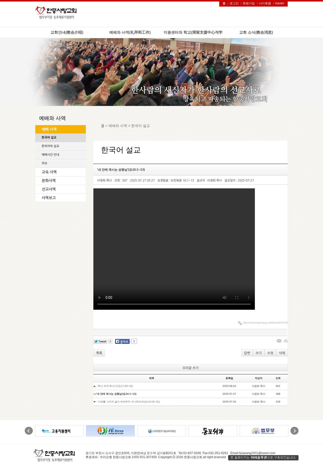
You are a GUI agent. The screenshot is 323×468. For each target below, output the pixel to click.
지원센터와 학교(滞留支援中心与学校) (193, 38)
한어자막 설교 (50, 146)
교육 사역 (49, 172)
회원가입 (249, 3)
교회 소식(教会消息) (256, 32)
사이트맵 (265, 3)
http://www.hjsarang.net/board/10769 (265, 322)
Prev (29, 431)
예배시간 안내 (50, 154)
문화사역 (49, 181)
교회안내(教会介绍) (66, 32)
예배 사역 (49, 129)
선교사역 (49, 189)
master (279, 3)
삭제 (282, 353)
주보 (44, 163)
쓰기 (259, 353)
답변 (247, 353)
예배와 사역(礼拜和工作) (130, 32)
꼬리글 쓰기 (190, 368)
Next (294, 431)
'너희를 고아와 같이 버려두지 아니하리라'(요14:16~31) (128, 401)
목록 (99, 353)
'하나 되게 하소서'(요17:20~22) (115, 386)
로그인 (234, 3)
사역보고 (49, 198)
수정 (270, 353)
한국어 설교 (49, 137)
